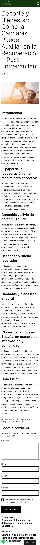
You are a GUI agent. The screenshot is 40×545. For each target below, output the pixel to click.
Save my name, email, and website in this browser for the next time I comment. (19, 501)
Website (4, 488)
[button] (38, 4)
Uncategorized (18, 422)
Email (4, 476)
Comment (6, 440)
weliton (27, 419)
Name (4, 464)
